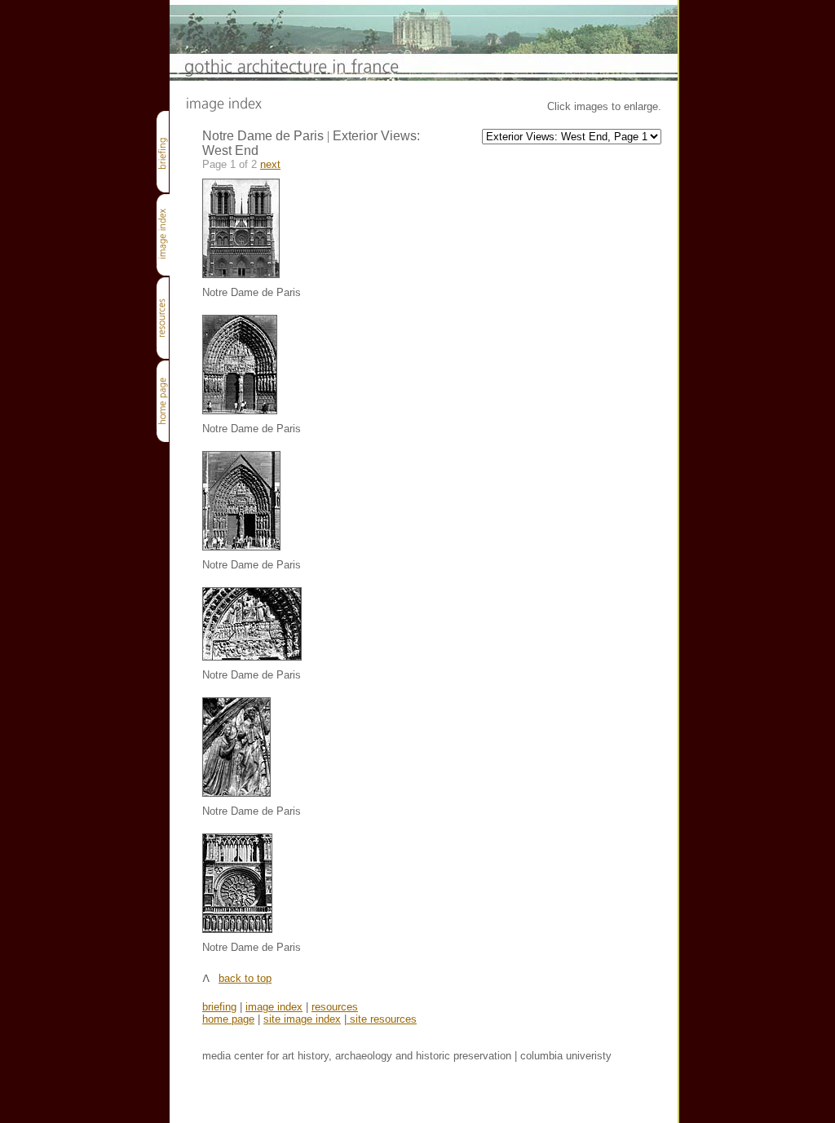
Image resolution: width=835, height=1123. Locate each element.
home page (228, 1019)
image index (274, 1007)
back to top (245, 978)
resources (334, 1007)
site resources (382, 1019)
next (270, 164)
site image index (302, 1019)
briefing (219, 1007)
